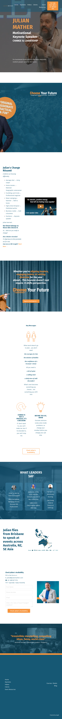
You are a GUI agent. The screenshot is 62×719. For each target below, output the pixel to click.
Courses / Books (52, 683)
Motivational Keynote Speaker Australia (31, 699)
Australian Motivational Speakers (31, 704)
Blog (55, 686)
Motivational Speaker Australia (31, 694)
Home (16, 5)
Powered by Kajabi (54, 715)
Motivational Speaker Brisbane (31, 679)
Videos (29, 5)
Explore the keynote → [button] (31, 301)
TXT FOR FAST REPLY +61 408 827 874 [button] (52, 6)
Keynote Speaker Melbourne (31, 674)
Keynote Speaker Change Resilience (31, 660)
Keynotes (23, 5)
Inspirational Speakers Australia (31, 709)
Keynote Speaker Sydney (31, 670)
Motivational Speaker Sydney (31, 684)
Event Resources (42, 6)
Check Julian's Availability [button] (31, 451)
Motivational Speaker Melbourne (31, 689)
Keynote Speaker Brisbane (31, 665)
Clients (35, 5)
